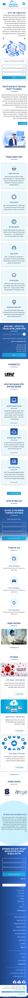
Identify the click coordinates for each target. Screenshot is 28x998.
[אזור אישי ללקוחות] (4, 4)
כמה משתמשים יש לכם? (18, 341)
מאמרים (24, 957)
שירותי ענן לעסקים (21, 927)
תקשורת (22, 898)
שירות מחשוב (22, 940)
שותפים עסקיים (20, 901)
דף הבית (22, 885)
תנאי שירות (23, 954)
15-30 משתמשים (20, 347)
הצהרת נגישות (22, 960)
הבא (14, 355)
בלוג (23, 904)
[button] (23, 4)
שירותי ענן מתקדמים (20, 933)
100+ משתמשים (21, 351)
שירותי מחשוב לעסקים (14, 406)
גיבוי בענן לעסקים (21, 920)
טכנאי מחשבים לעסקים (20, 923)
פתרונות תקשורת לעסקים (19, 930)
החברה (22, 888)
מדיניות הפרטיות (21, 994)
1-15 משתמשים (21, 345)
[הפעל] (14, 637)
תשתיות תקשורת (21, 937)
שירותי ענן (22, 893)
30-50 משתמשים (20, 349)
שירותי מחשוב (21, 890)
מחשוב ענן (23, 943)
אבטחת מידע (21, 896)
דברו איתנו (21, 907)
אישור (13, 991)
